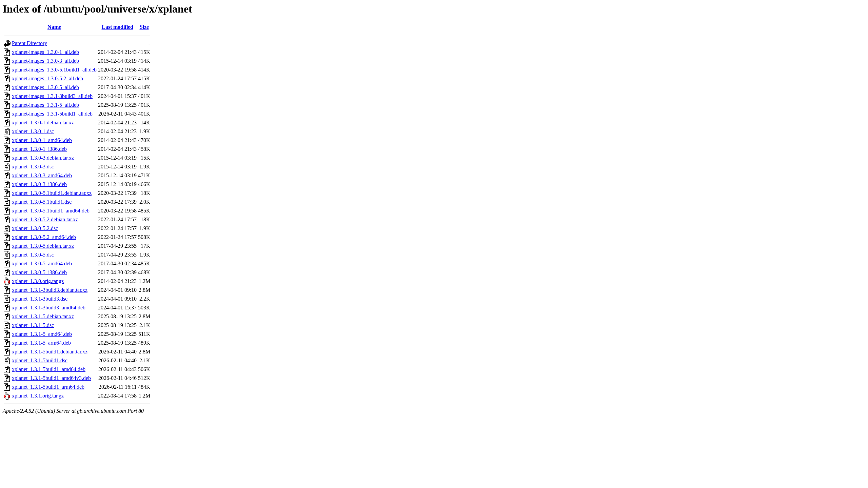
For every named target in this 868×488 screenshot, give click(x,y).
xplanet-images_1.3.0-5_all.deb (45, 87)
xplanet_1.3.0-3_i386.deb (39, 184)
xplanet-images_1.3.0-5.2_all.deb (47, 78)
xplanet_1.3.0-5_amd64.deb (42, 263)
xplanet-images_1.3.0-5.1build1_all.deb (54, 70)
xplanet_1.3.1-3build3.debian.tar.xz (49, 290)
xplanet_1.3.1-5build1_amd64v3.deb (51, 378)
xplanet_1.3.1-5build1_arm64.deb (48, 387)
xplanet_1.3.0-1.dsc (33, 131)
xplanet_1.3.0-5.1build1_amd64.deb (51, 211)
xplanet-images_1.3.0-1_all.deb (45, 52)
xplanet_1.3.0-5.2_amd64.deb (44, 237)
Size (144, 27)
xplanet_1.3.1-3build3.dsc (39, 299)
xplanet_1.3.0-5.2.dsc (35, 228)
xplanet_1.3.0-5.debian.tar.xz (43, 246)
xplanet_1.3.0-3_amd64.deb (42, 175)
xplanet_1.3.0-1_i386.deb (39, 149)
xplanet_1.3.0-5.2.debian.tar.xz (45, 219)
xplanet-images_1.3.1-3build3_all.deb (52, 96)
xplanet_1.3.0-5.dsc (33, 255)
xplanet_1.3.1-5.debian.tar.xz (43, 316)
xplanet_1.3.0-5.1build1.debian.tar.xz (52, 193)
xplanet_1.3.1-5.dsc (33, 325)
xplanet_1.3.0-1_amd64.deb (42, 140)
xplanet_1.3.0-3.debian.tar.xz (43, 158)
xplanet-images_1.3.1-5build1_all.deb (52, 114)
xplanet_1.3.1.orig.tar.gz (38, 396)
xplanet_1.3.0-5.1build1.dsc (42, 202)
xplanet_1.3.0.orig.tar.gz (38, 281)
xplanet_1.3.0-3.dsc (33, 166)
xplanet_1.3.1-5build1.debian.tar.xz (49, 351)
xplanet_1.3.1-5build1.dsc (39, 360)
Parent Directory (29, 43)
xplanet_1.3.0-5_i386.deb (39, 272)
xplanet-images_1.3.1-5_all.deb (45, 105)
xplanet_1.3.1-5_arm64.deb (41, 343)
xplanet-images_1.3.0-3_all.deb (45, 61)
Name (54, 27)
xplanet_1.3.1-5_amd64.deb (42, 334)
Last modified (117, 27)
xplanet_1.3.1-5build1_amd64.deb (48, 369)
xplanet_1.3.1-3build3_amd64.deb (48, 307)
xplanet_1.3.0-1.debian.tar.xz (43, 122)
